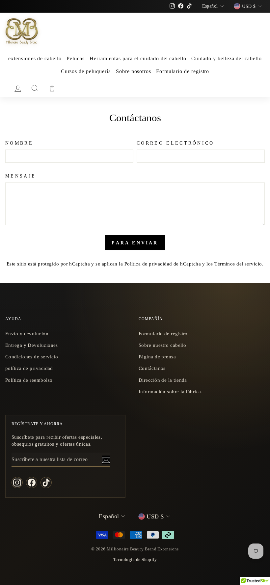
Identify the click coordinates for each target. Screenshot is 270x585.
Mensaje (20, 176)
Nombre (19, 143)
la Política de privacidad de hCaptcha (160, 263)
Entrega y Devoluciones (31, 345)
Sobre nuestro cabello (162, 345)
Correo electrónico (175, 143)
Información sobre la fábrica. (170, 391)
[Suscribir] (106, 460)
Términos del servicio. (238, 263)
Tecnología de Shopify (135, 559)
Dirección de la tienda (163, 380)
